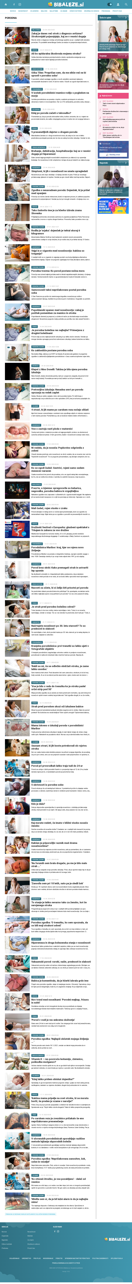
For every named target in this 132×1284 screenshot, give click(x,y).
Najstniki (54, 11)
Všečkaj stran (114, 155)
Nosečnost (23, 11)
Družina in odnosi (91, 11)
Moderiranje (48, 1258)
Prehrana (106, 11)
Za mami (63, 11)
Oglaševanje (14, 1258)
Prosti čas (117, 11)
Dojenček (34, 11)
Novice (13, 11)
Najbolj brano (107, 96)
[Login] (118, 4)
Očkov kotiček (76, 11)
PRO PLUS (37, 1258)
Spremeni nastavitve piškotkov (77, 1258)
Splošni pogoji (117, 1258)
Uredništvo (26, 1258)
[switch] (109, 4)
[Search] (126, 4)
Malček (44, 11)
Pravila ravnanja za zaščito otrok (66, 1263)
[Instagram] (20, 4)
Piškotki (59, 1258)
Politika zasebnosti (100, 1258)
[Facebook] (14, 4)
